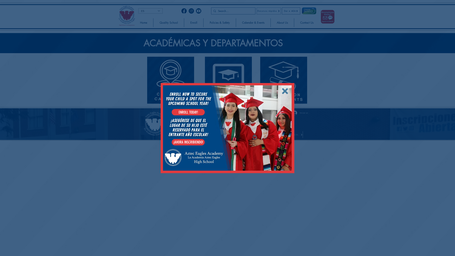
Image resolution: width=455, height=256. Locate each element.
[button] (285, 91)
